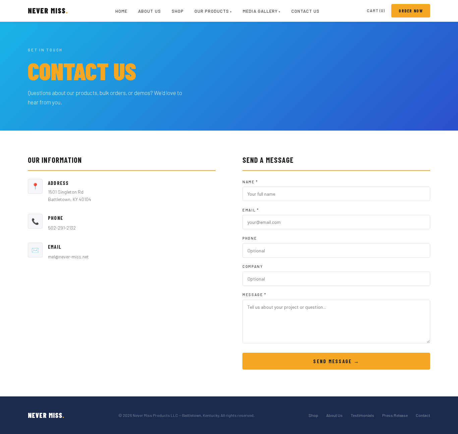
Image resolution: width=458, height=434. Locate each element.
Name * (250, 182)
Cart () (376, 10)
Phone (249, 238)
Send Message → (336, 361)
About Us (149, 11)
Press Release (395, 415)
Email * (250, 210)
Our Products (211, 11)
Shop (178, 11)
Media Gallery (260, 11)
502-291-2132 (62, 228)
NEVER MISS (48, 10)
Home (121, 11)
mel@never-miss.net (68, 256)
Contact (423, 415)
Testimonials (362, 415)
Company (252, 266)
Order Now (411, 10)
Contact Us (305, 11)
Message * (254, 294)
